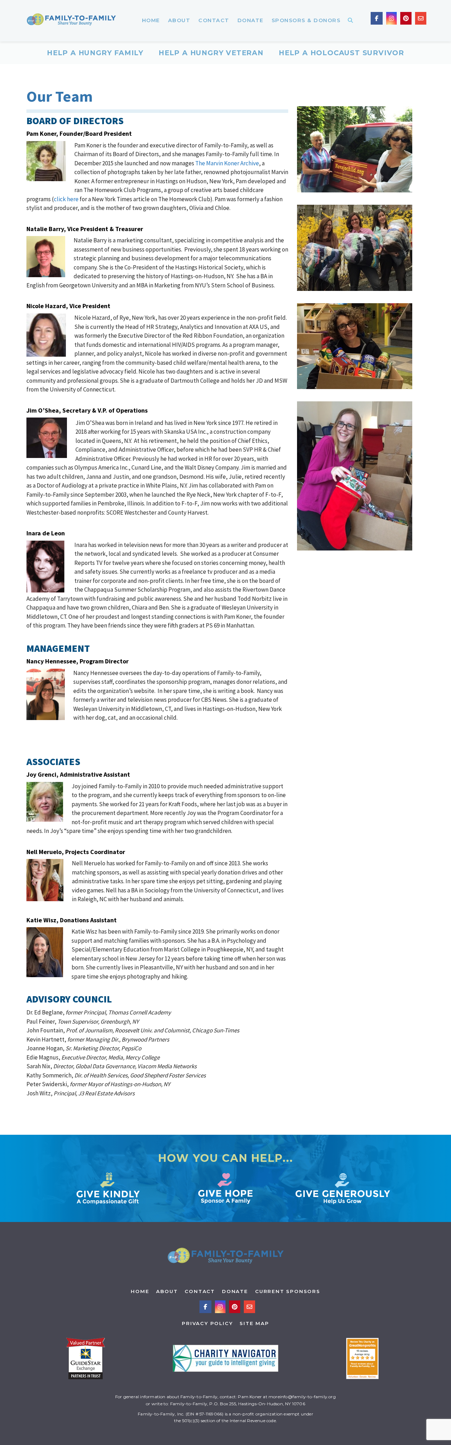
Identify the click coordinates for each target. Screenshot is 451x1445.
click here (66, 199)
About (167, 1291)
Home (140, 1291)
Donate (235, 1291)
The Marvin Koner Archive (227, 163)
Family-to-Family (71, 20)
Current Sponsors (287, 1291)
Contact (200, 1291)
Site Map (254, 1323)
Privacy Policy (207, 1323)
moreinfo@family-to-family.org (302, 1396)
